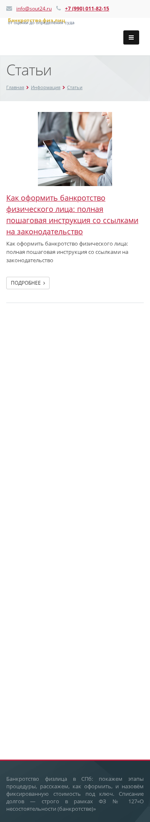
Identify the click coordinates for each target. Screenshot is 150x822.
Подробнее (27, 282)
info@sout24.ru (34, 8)
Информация (45, 87)
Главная (15, 87)
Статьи (74, 87)
